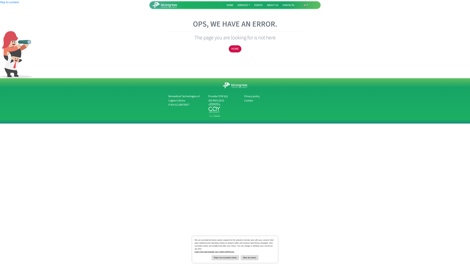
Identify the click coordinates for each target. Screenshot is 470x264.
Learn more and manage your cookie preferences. (215, 252)
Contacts (288, 5)
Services (242, 5)
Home (230, 5)
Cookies (248, 101)
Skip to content (9, 2)
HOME (235, 49)
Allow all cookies (249, 258)
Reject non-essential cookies (225, 258)
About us (272, 5)
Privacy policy (252, 96)
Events (258, 5)
